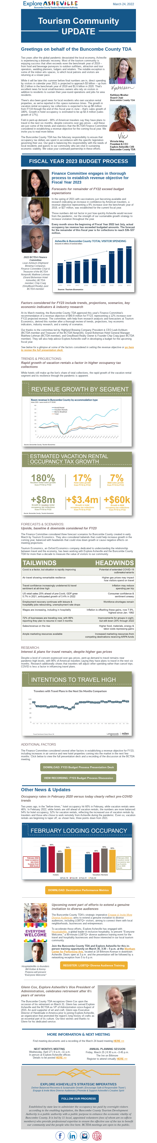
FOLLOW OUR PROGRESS (78, 1098)
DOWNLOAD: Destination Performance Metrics (78, 890)
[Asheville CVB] (96, 1139)
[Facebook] (60, 1139)
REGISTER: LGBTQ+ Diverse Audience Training (94, 965)
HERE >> (61, 1057)
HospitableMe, (60, 931)
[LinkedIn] (72, 1139)
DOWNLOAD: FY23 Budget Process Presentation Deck (78, 767)
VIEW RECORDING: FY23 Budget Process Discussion (78, 778)
